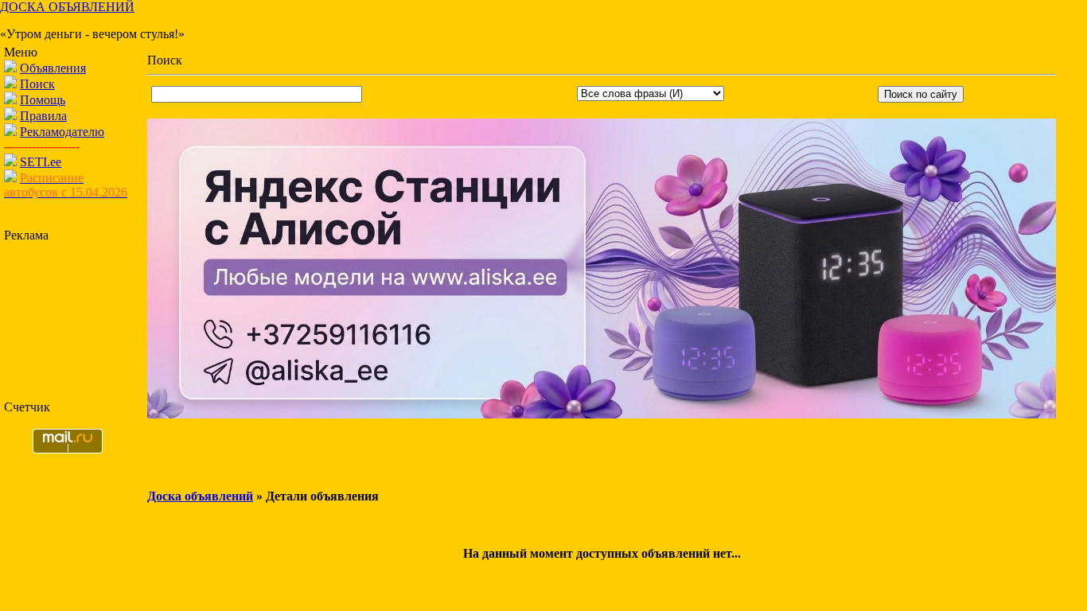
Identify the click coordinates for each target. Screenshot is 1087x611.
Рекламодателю (62, 131)
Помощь (42, 100)
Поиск (37, 84)
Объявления (53, 68)
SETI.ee (40, 162)
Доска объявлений (200, 496)
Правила (43, 116)
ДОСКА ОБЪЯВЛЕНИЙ (67, 7)
